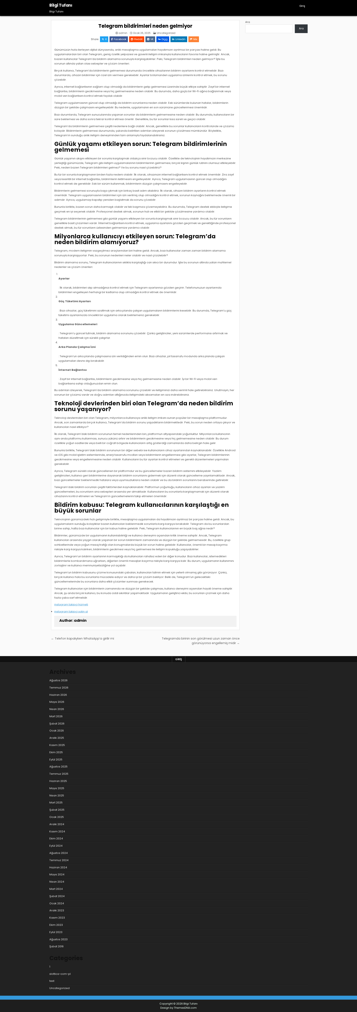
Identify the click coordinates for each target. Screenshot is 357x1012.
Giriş (302, 6)
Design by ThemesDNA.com (178, 1008)
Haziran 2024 (58, 867)
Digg (165, 39)
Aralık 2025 (56, 738)
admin (123, 33)
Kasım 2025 (57, 745)
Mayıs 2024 (56, 874)
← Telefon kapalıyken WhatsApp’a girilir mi (82, 638)
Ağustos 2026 (58, 680)
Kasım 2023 (57, 918)
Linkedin (180, 39)
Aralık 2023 (56, 910)
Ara (247, 22)
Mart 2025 (56, 802)
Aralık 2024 (56, 824)
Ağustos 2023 (58, 939)
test (51, 981)
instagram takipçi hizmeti (71, 604)
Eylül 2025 (55, 759)
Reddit (138, 39)
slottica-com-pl (60, 974)
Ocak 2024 (56, 903)
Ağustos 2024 (58, 853)
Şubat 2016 (56, 946)
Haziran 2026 (58, 695)
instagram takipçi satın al (71, 611)
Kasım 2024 (57, 831)
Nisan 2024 (56, 882)
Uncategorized (166, 33)
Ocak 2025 (56, 817)
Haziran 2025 (58, 781)
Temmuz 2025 (58, 774)
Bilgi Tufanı (60, 5)
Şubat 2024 (57, 896)
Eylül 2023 (55, 932)
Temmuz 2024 (59, 860)
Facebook (120, 39)
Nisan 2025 (56, 795)
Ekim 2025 (56, 752)
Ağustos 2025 (58, 767)
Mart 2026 (56, 716)
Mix (195, 39)
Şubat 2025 (56, 810)
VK (152, 39)
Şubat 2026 (56, 724)
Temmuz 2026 (58, 688)
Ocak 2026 (56, 731)
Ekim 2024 (56, 838)
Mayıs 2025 (56, 788)
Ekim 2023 (56, 925)
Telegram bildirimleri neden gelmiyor (145, 26)
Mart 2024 (56, 889)
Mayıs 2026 (56, 702)
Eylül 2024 (56, 846)
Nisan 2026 (56, 709)
